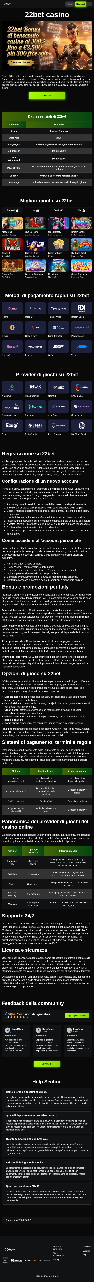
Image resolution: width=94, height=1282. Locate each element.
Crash (56, 210)
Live (33, 210)
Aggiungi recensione (77, 1016)
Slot (79, 210)
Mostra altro (47, 1064)
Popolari (11, 210)
